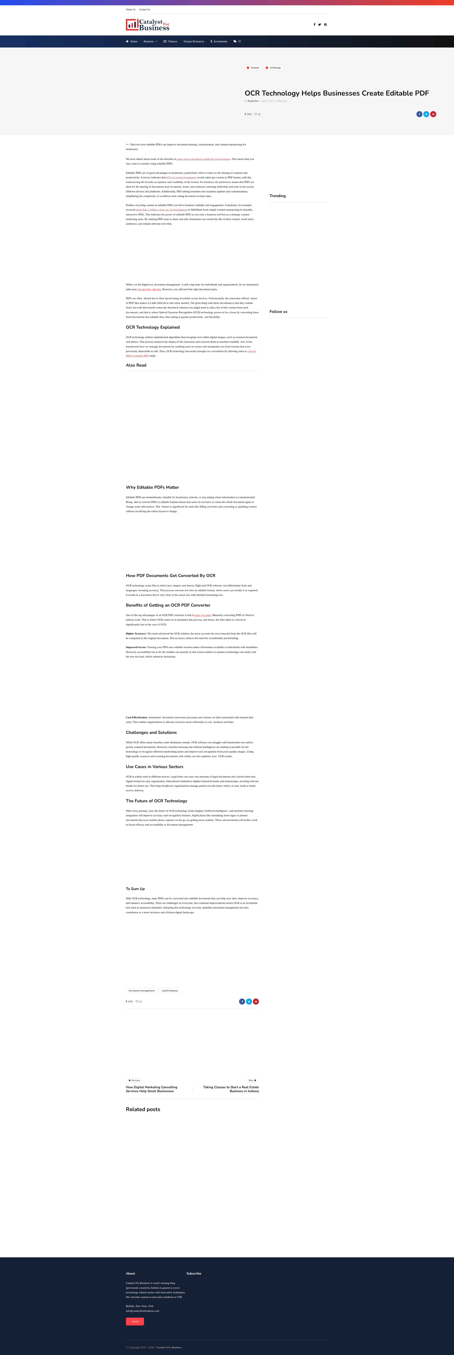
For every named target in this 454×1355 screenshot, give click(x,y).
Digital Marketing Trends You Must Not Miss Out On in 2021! (243, 464)
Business (149, 41)
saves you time (202, 615)
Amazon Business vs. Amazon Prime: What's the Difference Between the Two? (175, 477)
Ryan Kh (177, 1156)
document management (142, 990)
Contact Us (144, 9)
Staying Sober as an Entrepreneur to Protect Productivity (210, 1237)
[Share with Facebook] (419, 114)
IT (239, 41)
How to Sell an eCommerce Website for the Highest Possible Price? (241, 425)
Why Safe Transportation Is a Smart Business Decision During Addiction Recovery (211, 1148)
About (135, 1321)
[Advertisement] (192, 255)
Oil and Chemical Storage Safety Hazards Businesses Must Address (207, 1193)
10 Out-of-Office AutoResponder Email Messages (172, 421)
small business (170, 990)
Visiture (200, 1047)
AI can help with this (149, 289)
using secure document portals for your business (203, 159)
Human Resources (194, 41)
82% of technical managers (181, 177)
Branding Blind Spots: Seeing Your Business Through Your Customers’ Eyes (312, 255)
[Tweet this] (426, 114)
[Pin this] (433, 114)
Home (133, 41)
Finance (172, 41)
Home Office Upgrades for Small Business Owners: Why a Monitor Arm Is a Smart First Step (283, 255)
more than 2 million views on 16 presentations (161, 209)
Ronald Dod (253, 101)
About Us (130, 9)
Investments (220, 41)
